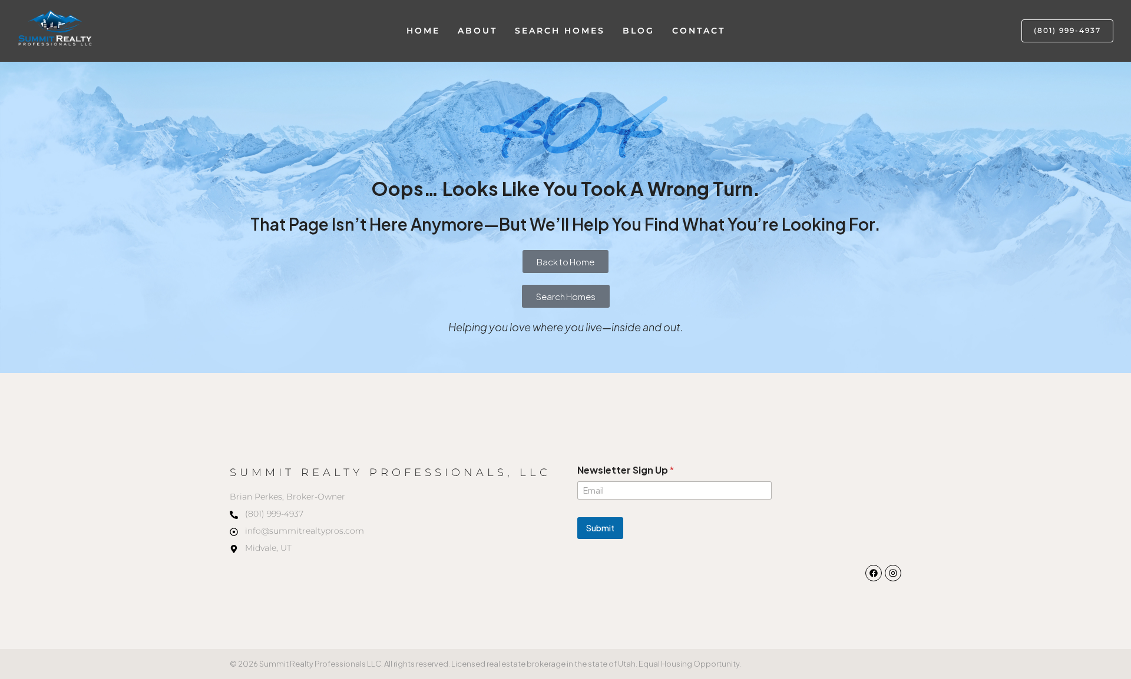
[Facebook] (873, 573)
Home (423, 30)
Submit (600, 527)
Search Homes (560, 30)
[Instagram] (893, 573)
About (477, 30)
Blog (638, 30)
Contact (698, 30)
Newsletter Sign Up (625, 469)
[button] (1067, 30)
